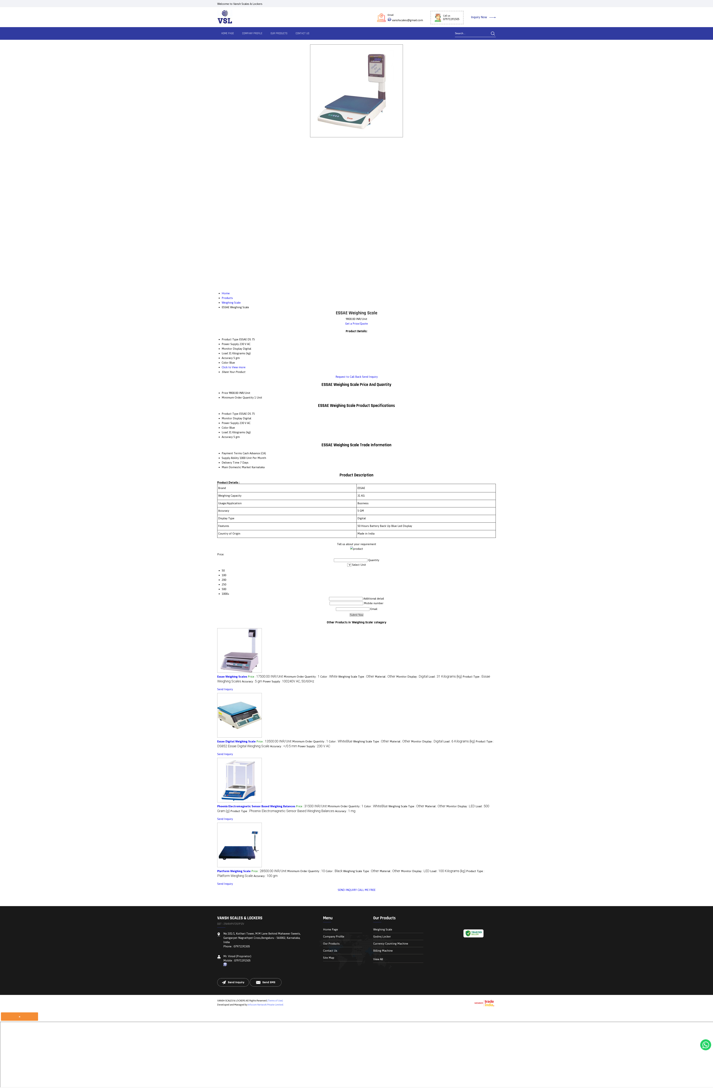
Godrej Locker (382, 936)
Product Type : (282, 811)
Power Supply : (288, 681)
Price (225, 392)
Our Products (279, 33)
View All (378, 959)
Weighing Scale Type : (356, 676)
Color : (329, 676)
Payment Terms (232, 453)
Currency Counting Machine (390, 943)
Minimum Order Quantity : (302, 676)
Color (225, 427)
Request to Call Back (348, 376)
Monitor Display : (412, 676)
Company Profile (252, 33)
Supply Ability (230, 457)
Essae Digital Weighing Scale (236, 741)
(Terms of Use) (275, 1000)
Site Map (328, 957)
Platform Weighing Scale (234, 871)
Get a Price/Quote (356, 323)
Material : (385, 676)
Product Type (230, 413)
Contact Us (302, 33)
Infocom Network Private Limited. (266, 1004)
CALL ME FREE (366, 889)
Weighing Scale (382, 929)
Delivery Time (230, 462)
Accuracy (227, 436)
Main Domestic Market (236, 467)
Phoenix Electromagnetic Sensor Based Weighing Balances (256, 806)
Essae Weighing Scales (232, 676)
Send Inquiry (370, 376)
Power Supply (230, 423)
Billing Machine (383, 950)
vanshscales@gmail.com (407, 20)
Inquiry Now (479, 17)
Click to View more (233, 367)
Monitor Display (232, 418)
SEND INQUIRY (347, 889)
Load (225, 432)
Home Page (227, 33)
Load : (445, 676)
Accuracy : (252, 681)
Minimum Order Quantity (238, 397)
